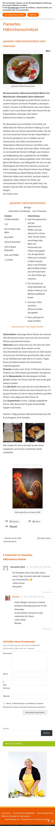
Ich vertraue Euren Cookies (14, 15)
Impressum (5, 813)
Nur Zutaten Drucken (34, 327)
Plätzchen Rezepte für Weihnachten (15, 816)
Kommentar (5, 654)
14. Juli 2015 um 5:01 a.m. (32, 597)
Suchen (6, 728)
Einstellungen (13, 8)
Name (5, 675)
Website (5, 696)
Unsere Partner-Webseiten (24, 813)
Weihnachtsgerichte (45, 813)
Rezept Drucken (18, 327)
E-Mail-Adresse (5, 686)
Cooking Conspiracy (42, 819)
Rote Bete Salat (44, 538)
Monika (15, 597)
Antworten (47, 592)
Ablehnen (33, 15)
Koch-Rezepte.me (12, 819)
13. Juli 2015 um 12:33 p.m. (39, 567)
